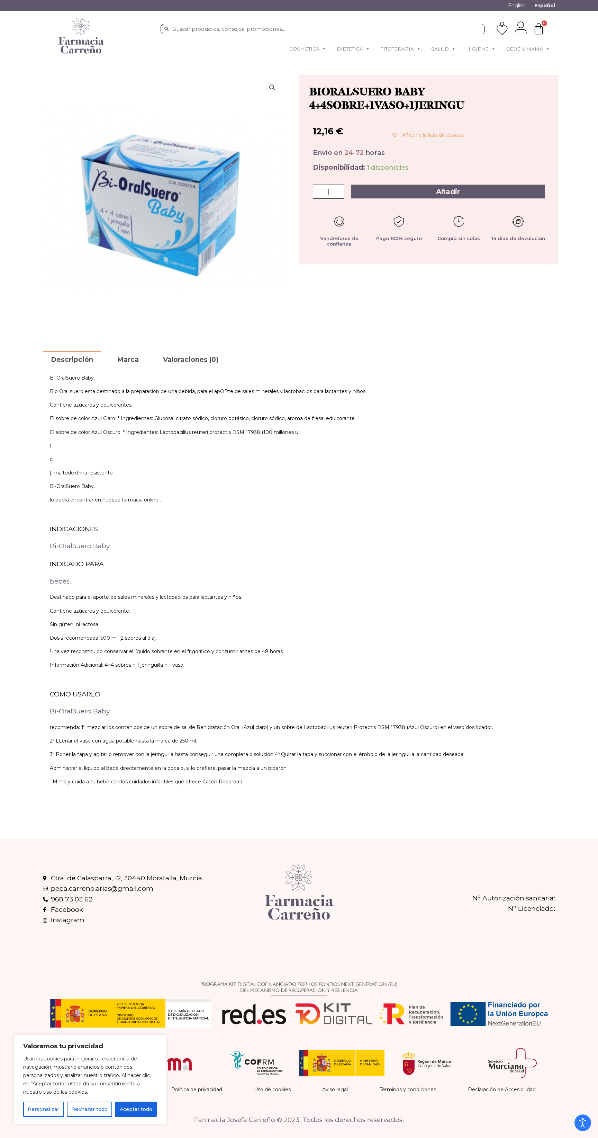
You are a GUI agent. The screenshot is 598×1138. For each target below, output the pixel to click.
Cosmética (304, 49)
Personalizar (43, 1109)
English (517, 5)
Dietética (350, 49)
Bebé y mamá (524, 49)
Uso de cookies (272, 1089)
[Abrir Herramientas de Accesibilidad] (582, 1122)
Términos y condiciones (408, 1089)
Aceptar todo (136, 1109)
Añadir (448, 191)
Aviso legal (335, 1089)
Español (544, 5)
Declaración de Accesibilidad (502, 1089)
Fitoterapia (397, 49)
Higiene (477, 49)
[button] (323, 49)
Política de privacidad (196, 1089)
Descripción (72, 360)
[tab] (72, 359)
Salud (440, 49)
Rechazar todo (89, 1109)
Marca (128, 360)
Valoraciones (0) (190, 360)
